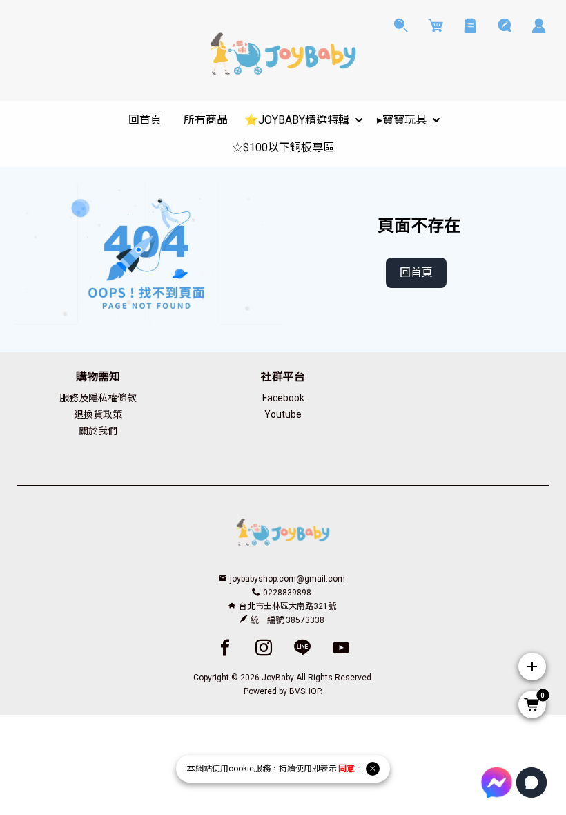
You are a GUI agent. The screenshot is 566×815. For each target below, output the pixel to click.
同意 (346, 769)
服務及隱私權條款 (98, 397)
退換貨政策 (98, 414)
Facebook (283, 397)
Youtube (283, 414)
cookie (241, 769)
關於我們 (98, 431)
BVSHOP (304, 691)
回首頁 (416, 272)
